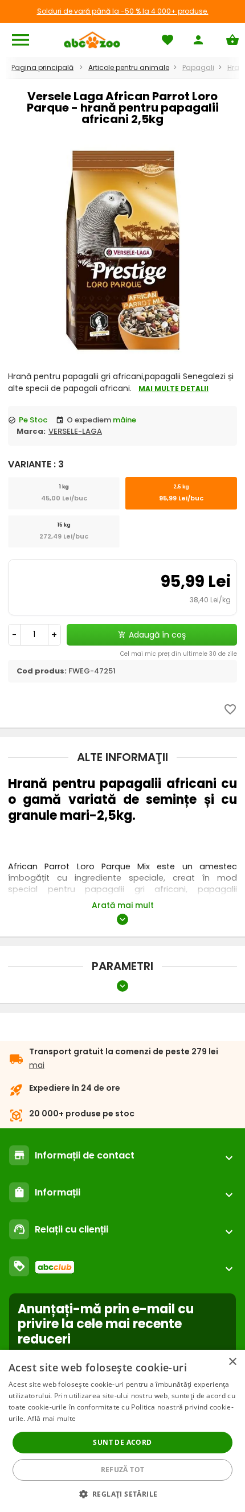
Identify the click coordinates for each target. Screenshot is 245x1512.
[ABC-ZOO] (92, 39)
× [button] (232, 1362)
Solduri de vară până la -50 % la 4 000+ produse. (123, 11)
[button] (123, 1493)
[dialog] (122, 1431)
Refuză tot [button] (123, 1469)
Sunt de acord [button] (122, 1442)
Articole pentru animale (128, 67)
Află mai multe (51, 1418)
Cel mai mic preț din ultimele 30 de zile (178, 654)
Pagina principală (42, 67)
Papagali (198, 67)
